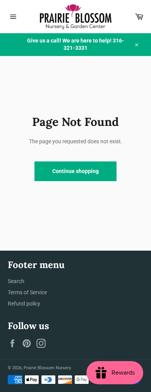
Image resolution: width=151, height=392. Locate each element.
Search (16, 281)
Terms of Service (27, 292)
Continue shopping (75, 171)
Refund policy (24, 303)
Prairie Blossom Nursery (47, 367)
